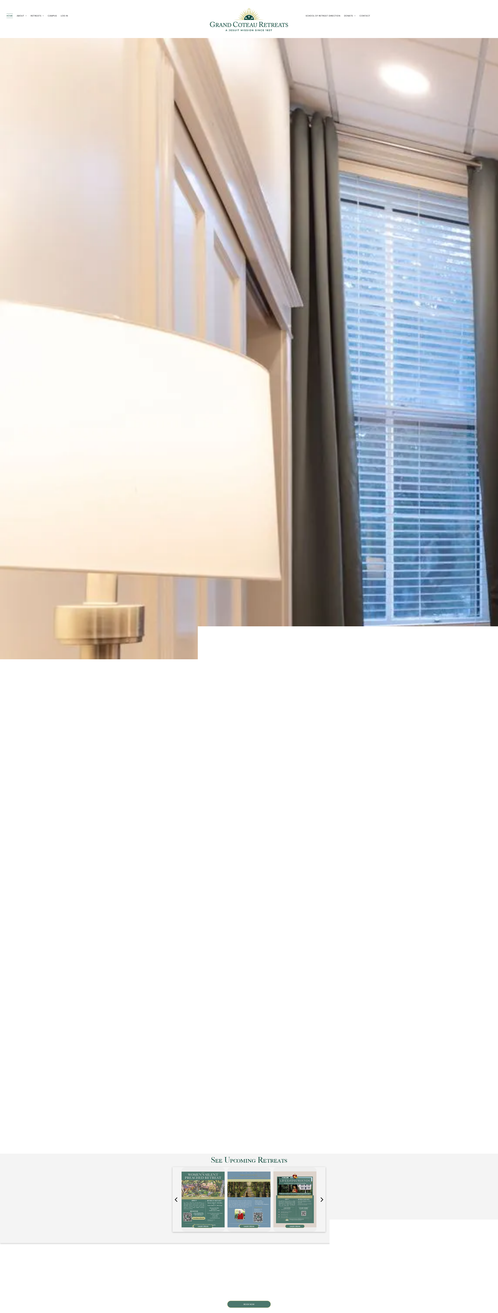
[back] (175, 1199)
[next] (322, 1199)
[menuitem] (11, 16)
